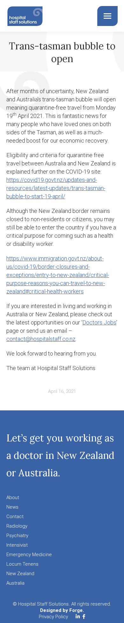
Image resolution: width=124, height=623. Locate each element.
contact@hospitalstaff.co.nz (40, 339)
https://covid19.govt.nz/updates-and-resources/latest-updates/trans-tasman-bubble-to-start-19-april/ (55, 188)
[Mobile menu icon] (107, 16)
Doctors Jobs (99, 322)
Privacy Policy (53, 617)
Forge (76, 610)
